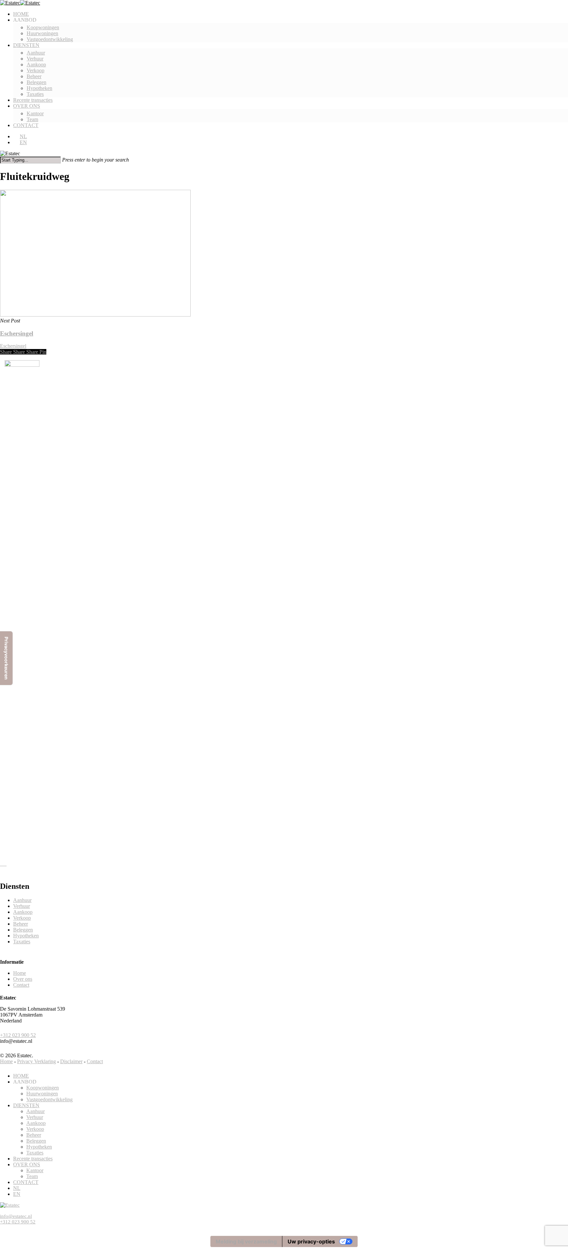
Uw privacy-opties (311, 1241)
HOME (21, 1076)
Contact (21, 985)
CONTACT (25, 1182)
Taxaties (21, 941)
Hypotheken (26, 935)
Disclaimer (71, 1061)
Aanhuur (22, 900)
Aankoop (23, 912)
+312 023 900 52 (18, 1035)
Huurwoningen (42, 1093)
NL (16, 1188)
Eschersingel (13, 346)
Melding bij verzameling (246, 1241)
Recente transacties (33, 1158)
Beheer (20, 924)
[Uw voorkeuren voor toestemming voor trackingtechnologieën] (6, 658)
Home (19, 973)
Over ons (22, 979)
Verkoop (22, 918)
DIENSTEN (26, 1105)
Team (32, 1176)
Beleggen (23, 929)
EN (16, 1194)
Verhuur (21, 906)
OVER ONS (26, 1164)
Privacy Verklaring (36, 1061)
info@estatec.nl (16, 1216)
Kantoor (34, 1170)
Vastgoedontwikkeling (49, 1099)
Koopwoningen (42, 1087)
